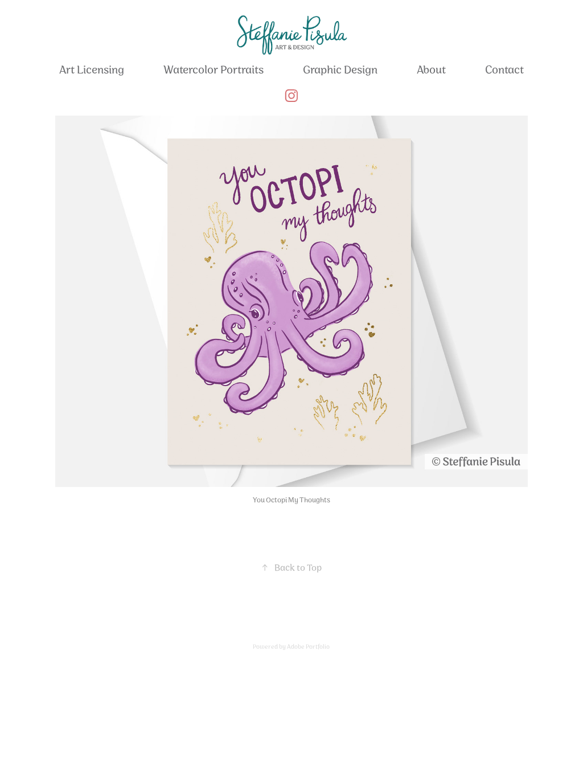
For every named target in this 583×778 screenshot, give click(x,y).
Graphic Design (340, 70)
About (431, 70)
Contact (504, 70)
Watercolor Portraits (213, 70)
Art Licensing (91, 70)
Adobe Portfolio (308, 647)
